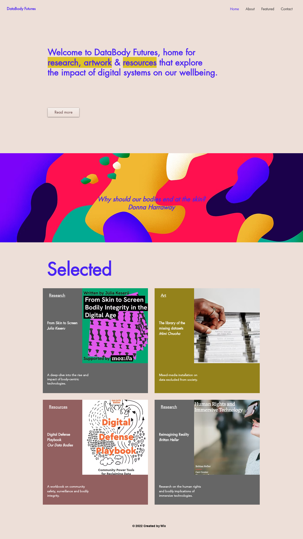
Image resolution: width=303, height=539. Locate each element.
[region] (95, 340)
